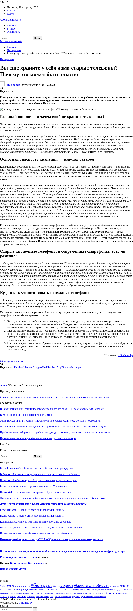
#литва (110, 590)
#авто (11, 586)
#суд (52, 596)
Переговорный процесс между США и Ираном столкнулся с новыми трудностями (51, 539)
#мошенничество (24, 593)
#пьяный (3, 597)
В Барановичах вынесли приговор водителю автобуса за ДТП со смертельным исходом (52, 408)
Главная (11, 25)
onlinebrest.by (125, 355)
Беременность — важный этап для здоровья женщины (32, 509)
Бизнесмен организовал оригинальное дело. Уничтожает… (35, 486)
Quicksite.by (25, 602)
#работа (12, 596)
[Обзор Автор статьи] (7, 382)
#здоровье (60, 590)
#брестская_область (91, 585)
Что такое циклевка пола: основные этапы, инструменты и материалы (41, 527)
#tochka (3, 586)
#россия (21, 596)
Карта (10, 13)
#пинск (93, 593)
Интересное (7, 59)
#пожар (101, 593)
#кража (90, 589)
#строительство (42, 597)
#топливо (67, 597)
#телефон (17, 361)
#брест (66, 585)
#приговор (122, 593)
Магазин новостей (11, 41)
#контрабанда (79, 589)
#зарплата (49, 589)
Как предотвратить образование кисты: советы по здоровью (35, 521)
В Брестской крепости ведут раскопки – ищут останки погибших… (40, 474)
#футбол (76, 596)
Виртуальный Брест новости (28, 562)
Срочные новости (10, 19)
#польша (112, 593)
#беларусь (6, 361)
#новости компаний (65, 593)
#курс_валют (100, 590)
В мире (11, 28)
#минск (127, 589)
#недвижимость (49, 593)
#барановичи (22, 586)
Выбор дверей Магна (13, 568)
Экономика (13, 31)
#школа (89, 597)
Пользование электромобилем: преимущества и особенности (36, 533)
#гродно (3, 590)
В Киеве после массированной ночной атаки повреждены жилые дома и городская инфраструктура (62, 551)
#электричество (99, 597)
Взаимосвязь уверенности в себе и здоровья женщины (32, 515)
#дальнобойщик (16, 589)
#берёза (56, 586)
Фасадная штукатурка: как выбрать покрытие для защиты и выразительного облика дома (53, 497)
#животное (37, 589)
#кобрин (68, 590)
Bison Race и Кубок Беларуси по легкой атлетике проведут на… (38, 468)
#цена (83, 597)
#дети (28, 589)
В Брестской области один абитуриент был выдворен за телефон (38, 480)
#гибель (124, 586)
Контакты (13, 10)
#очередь (78, 593)
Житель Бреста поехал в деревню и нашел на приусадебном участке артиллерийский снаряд (54, 397)
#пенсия (86, 593)
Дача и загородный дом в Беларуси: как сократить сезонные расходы (43, 503)
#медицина (118, 590)
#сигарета (31, 596)
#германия (114, 586)
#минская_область (7, 593)
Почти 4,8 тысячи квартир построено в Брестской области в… (37, 492)
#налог (37, 593)
